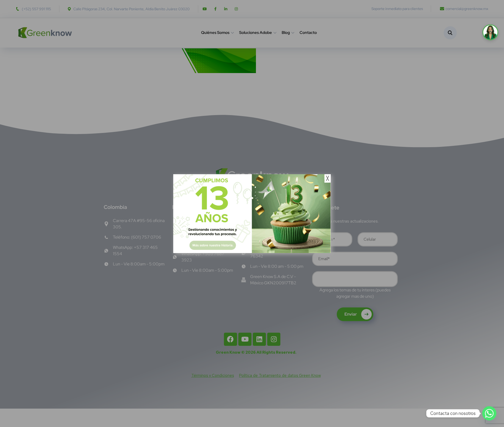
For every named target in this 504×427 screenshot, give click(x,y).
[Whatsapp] (489, 413)
